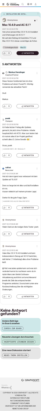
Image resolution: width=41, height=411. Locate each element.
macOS (23, 47)
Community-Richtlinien (20, 403)
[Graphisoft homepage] (30, 381)
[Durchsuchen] (4, 4)
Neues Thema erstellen (15, 355)
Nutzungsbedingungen (20, 401)
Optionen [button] (37, 13)
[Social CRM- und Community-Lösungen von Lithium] (6, 387)
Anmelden (36, 4)
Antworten (29, 53)
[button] (4, 53)
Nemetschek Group (20, 409)
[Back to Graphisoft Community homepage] (13, 4)
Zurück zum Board (13, 328)
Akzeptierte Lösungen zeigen (19, 342)
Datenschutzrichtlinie (20, 398)
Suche (22, 4)
